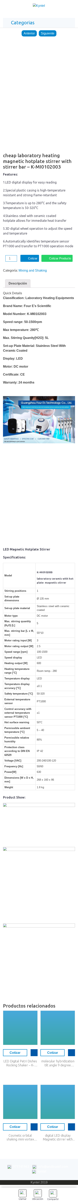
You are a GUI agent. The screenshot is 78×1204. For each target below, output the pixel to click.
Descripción (18, 283)
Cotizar (32, 258)
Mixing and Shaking (33, 270)
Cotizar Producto (60, 258)
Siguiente (47, 33)
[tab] (17, 283)
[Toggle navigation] (71, 6)
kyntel (42, 1171)
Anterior (29, 33)
